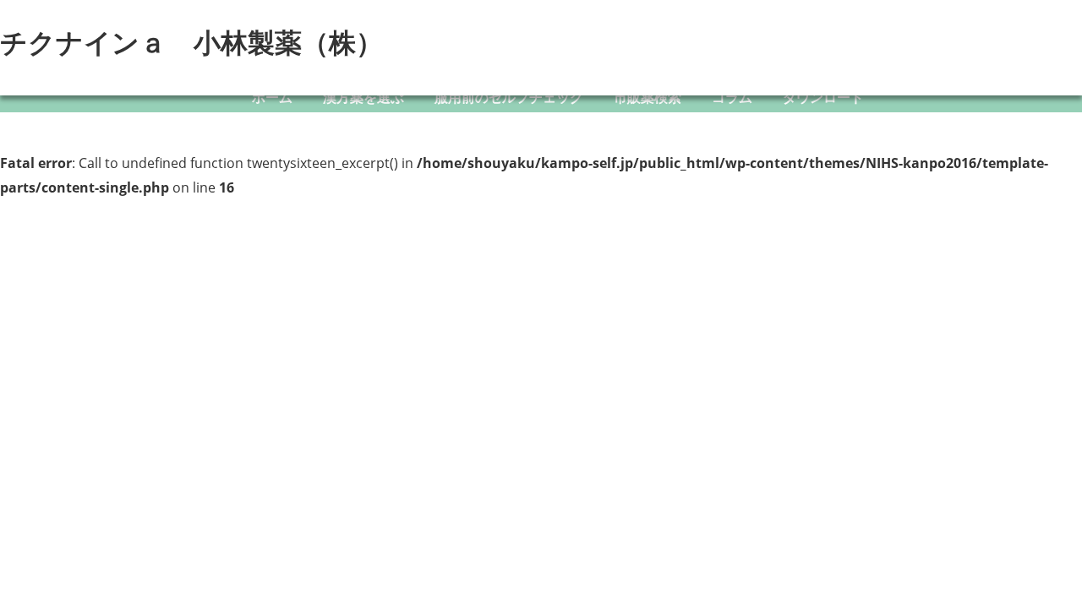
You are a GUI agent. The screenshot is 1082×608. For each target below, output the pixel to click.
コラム (732, 97)
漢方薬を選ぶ (363, 97)
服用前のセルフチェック (508, 97)
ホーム (272, 97)
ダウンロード (823, 97)
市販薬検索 (647, 97)
